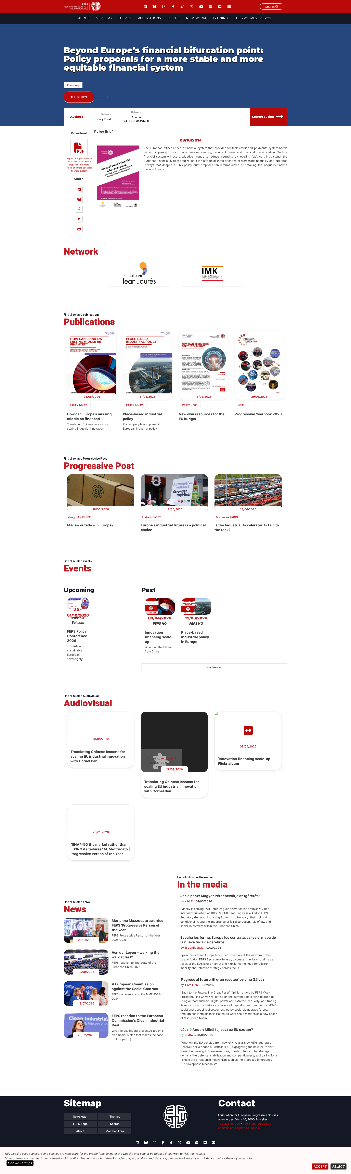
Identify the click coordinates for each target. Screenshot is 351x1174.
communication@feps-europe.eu (239, 1128)
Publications (149, 18)
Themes (124, 18)
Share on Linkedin (79, 189)
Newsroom (196, 18)
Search (270, 6)
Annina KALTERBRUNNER (136, 119)
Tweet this (79, 219)
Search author (263, 117)
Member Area (115, 1131)
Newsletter (80, 1116)
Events (173, 18)
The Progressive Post (253, 18)
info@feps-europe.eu (257, 1123)
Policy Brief (189, 404)
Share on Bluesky (79, 199)
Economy (73, 85)
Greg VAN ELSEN (79, 517)
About (83, 18)
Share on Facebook (79, 209)
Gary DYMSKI (106, 119)
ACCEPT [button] (320, 1166)
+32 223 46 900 (229, 1123)
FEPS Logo (80, 1123)
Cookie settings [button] (20, 1163)
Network (106, 114)
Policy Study (78, 404)
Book (241, 404)
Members (104, 18)
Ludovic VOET (151, 517)
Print (79, 228)
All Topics (78, 97)
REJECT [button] (338, 1166)
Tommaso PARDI (227, 517)
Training (220, 18)
